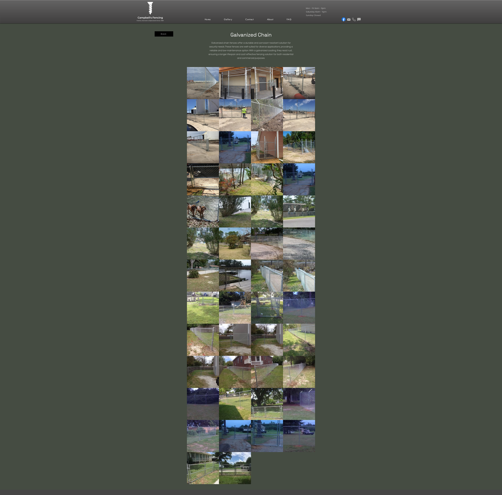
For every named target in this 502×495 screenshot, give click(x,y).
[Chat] (358, 19)
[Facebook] (343, 19)
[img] (150, 21)
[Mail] (348, 19)
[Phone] (353, 19)
